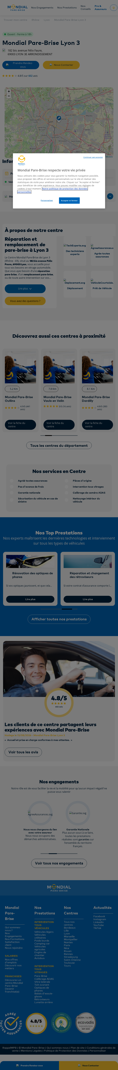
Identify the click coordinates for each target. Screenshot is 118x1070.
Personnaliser (47, 200)
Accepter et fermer (69, 200)
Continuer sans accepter (93, 157)
